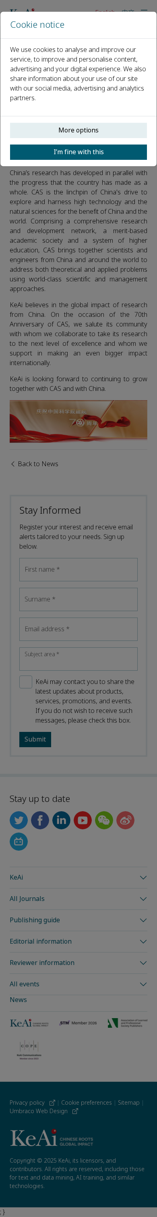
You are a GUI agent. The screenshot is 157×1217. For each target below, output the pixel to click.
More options (78, 130)
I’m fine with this (79, 152)
